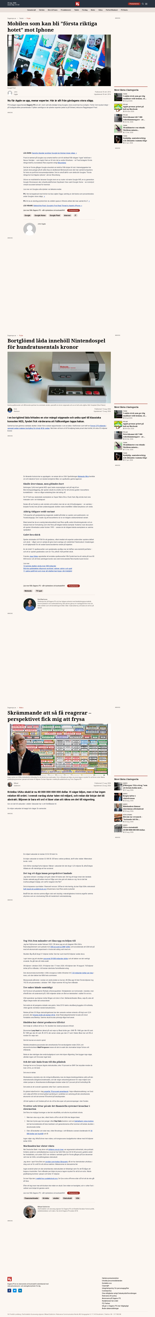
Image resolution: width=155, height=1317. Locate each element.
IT (75, 215)
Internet (67, 215)
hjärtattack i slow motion (84, 1121)
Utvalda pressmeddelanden (112, 1281)
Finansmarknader (31, 1198)
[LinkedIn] (20, 1290)
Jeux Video (34, 556)
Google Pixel (55, 215)
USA (77, 1198)
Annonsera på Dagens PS (111, 1298)
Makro (21, 707)
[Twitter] (15, 1290)
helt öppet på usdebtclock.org (34, 889)
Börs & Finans (52, 10)
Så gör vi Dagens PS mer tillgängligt (115, 1306)
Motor (93, 10)
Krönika (46, 1198)
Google (27, 215)
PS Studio (124, 10)
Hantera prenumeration (110, 1278)
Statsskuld (67, 1198)
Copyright (105, 1286)
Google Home (40, 215)
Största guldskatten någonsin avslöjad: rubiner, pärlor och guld (47, 569)
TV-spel (39, 591)
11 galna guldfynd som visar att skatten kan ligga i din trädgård (47, 571)
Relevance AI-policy (109, 1296)
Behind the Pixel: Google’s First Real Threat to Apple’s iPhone (58, 206)
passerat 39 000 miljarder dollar (55, 959)
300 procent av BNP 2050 (60, 947)
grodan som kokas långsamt (56, 1162)
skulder (56, 1198)
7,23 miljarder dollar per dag (82, 973)
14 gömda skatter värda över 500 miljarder (39, 566)
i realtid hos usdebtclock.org (46, 1179)
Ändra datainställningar (110, 1308)
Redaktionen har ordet (110, 1301)
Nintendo (28, 591)
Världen (41, 10)
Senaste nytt (31, 10)
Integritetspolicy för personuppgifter (115, 1288)
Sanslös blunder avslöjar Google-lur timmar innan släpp (54, 153)
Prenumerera (134, 4)
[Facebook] (9, 1290)
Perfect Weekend (112, 10)
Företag (85, 10)
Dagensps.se (11, 18)
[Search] (142, 4)
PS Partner (106, 1303)
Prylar (29, 18)
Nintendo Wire (83, 476)
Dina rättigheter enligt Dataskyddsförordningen (119, 1293)
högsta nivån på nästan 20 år (44, 1015)
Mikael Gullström (44, 1207)
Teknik (76, 10)
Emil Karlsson (42, 599)
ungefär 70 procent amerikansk (56, 1091)
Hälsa (100, 10)
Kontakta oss (107, 1283)
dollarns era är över (56, 1149)
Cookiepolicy (107, 1291)
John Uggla (42, 224)
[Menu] (146, 4)
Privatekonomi (66, 10)
